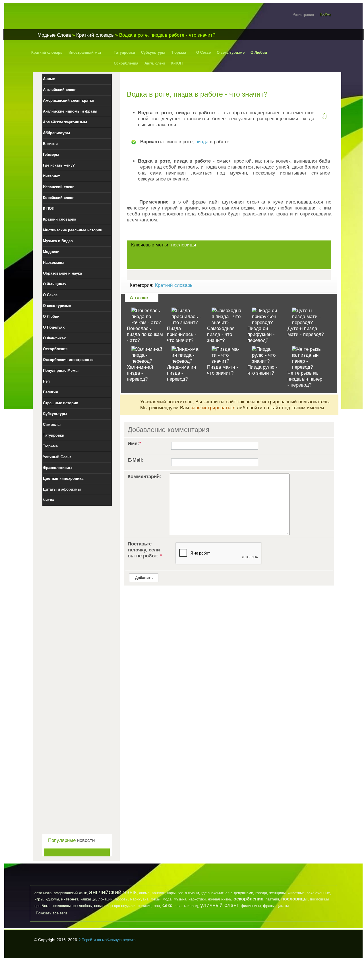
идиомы (52, 899)
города (261, 893)
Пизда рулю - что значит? (262, 370)
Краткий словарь (174, 285)
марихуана (139, 899)
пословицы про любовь (72, 906)
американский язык (70, 893)
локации (105, 899)
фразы (268, 906)
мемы (155, 899)
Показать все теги (51, 913)
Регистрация (303, 15)
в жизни (192, 893)
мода (167, 899)
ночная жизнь (219, 899)
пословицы (183, 245)
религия (144, 906)
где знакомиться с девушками (227, 893)
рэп (157, 905)
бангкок (158, 893)
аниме (144, 893)
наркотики (197, 899)
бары (171, 893)
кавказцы (88, 899)
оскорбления (248, 898)
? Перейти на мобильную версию (107, 940)
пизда (201, 141)
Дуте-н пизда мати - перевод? (306, 331)
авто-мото (42, 893)
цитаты (283, 906)
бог (180, 893)
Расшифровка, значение (68, 18)
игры (38, 899)
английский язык (113, 892)
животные (296, 893)
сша (178, 906)
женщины (277, 893)
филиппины (251, 906)
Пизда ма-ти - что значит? (222, 370)
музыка (180, 899)
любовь (121, 899)
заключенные (318, 893)
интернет (69, 899)
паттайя (272, 899)
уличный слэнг (219, 905)
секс (167, 905)
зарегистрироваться (213, 407)
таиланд (191, 906)
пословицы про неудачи (114, 906)
